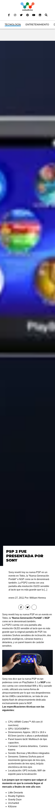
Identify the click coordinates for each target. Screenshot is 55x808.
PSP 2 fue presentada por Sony (24, 555)
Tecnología (13, 24)
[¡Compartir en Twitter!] (27, 607)
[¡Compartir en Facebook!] (20, 607)
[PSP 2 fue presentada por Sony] (27, 303)
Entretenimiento (37, 24)
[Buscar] (46, 15)
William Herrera (37, 598)
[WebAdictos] (27, 6)
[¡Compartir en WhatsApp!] (34, 607)
